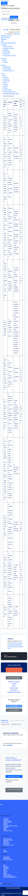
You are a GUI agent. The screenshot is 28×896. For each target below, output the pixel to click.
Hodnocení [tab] (4, 720)
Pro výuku (4, 44)
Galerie (5, 86)
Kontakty (5, 824)
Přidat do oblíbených (14, 678)
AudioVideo (6, 81)
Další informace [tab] (16, 724)
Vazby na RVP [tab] (5, 724)
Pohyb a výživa (7, 90)
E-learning (6, 79)
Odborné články (5, 37)
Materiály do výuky (6, 35)
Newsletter (6, 827)
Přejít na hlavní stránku (14, 789)
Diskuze (5, 77)
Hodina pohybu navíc (9, 91)
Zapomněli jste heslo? (7, 19)
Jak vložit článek (14, 710)
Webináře (3, 39)
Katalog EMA (6, 52)
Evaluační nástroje (8, 70)
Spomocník (4, 43)
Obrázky (5, 84)
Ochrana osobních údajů (13, 888)
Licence (5, 828)
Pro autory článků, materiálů (10, 825)
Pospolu (5, 88)
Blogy (9, 43)
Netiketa (5, 823)
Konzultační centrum (14, 776)
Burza (5, 82)
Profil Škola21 (7, 67)
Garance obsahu (7, 822)
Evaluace (3, 65)
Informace (5, 818)
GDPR (4, 829)
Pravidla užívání (7, 821)
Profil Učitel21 (7, 69)
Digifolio (13, 43)
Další (2, 41)
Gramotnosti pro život (9, 55)
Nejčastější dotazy (7, 830)
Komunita (3, 58)
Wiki (4, 75)
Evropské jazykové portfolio (11, 93)
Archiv (2, 73)
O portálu (5, 819)
